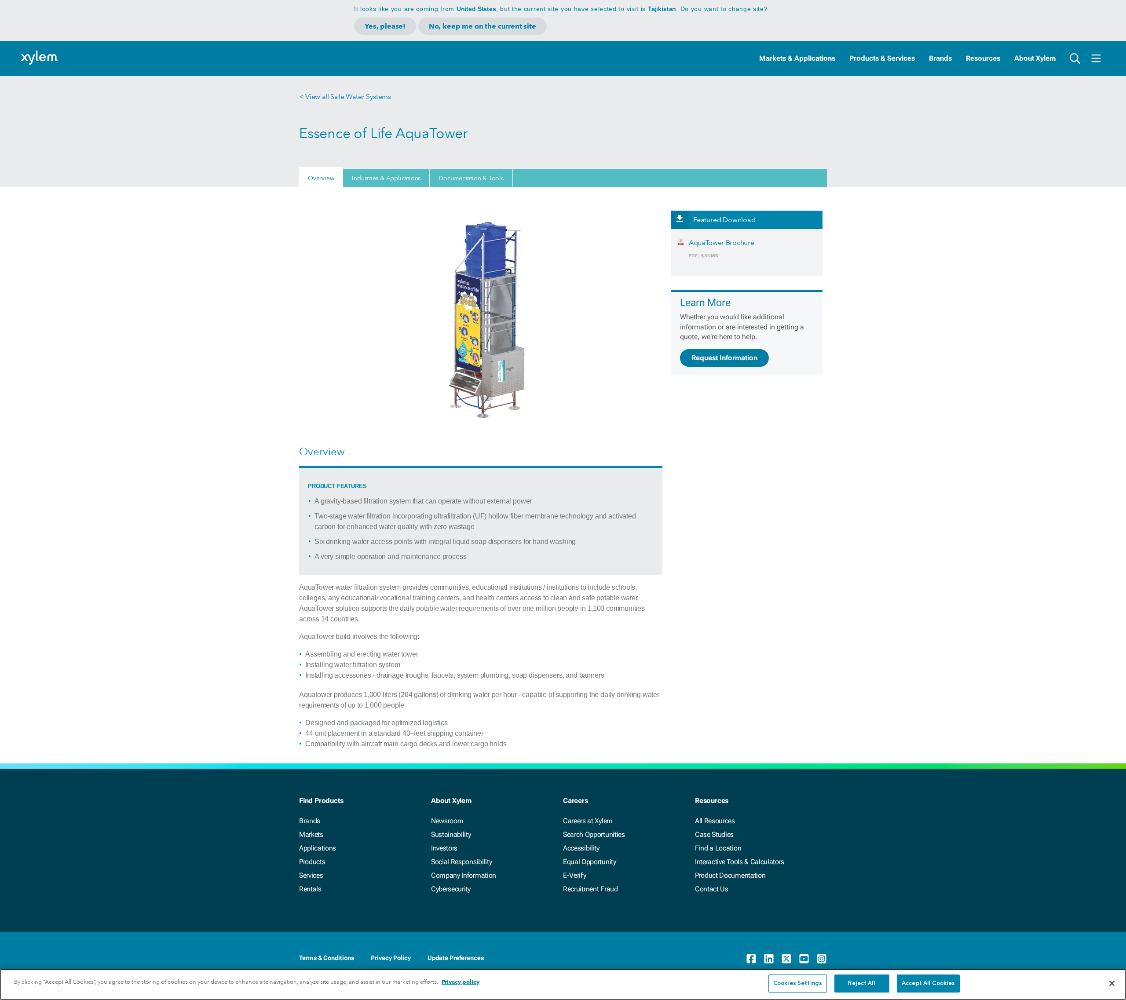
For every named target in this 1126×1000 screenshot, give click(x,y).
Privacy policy (460, 981)
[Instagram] (821, 958)
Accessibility (581, 848)
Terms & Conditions (326, 957)
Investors (444, 848)
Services (311, 875)
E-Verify (574, 875)
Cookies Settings (797, 983)
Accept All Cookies (928, 983)
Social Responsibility (461, 862)
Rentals (310, 889)
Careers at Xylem (588, 821)
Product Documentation (730, 875)
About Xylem (1035, 58)
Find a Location (718, 848)
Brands (940, 58)
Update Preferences (456, 957)
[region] (563, 984)
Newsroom (447, 821)
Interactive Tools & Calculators (739, 862)
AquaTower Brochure (721, 242)
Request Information (724, 358)
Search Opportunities (594, 834)
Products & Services (882, 58)
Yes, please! (385, 26)
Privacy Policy (391, 957)
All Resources (715, 821)
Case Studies (714, 834)
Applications (317, 848)
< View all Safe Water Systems (345, 96)
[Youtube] (804, 958)
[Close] (1112, 983)
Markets (311, 834)
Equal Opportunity (589, 862)
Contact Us (711, 889)
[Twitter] (786, 958)
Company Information (463, 875)
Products (312, 862)
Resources (983, 58)
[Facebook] (751, 958)
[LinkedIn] (769, 958)
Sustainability (451, 834)
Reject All (861, 983)
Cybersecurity (451, 889)
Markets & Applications (797, 58)
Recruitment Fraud (590, 889)
